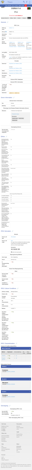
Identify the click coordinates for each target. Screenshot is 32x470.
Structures (18, 447)
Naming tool (19, 449)
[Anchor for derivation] (12, 231)
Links (17, 429)
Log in (2, 457)
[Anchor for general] (7, 22)
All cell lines (3, 427)
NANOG (3, 355)
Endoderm (4, 366)
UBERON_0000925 (11, 371)
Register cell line (4, 426)
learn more (21, 5)
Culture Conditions (19, 18)
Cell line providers (5, 435)
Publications (4, 441)
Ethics (11, 18)
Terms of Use (19, 435)
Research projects (5, 437)
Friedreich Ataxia (12, 46)
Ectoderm (4, 391)
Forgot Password (5, 460)
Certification (3, 447)
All (3, 429)
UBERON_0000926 (11, 384)
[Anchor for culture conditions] (17, 288)
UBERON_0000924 (11, 396)
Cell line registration (5, 449)
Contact (18, 452)
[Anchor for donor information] (14, 97)
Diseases (3, 439)
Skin (12, 240)
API (17, 450)
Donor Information (7, 18)
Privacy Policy (19, 434)
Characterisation (24, 18)
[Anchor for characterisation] (16, 343)
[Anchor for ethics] (6, 136)
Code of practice (19, 427)
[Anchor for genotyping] (9, 406)
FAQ (2, 446)
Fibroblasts (13, 236)
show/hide (3, 57)
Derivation (15, 18)
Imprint (17, 437)
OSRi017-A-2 (20, 42)
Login (29, 3)
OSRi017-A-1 (12, 42)
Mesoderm (4, 379)
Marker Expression (6, 348)
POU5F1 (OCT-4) (4, 358)
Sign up (3, 458)
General (3, 18)
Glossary (3, 450)
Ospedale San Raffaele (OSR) (15, 63)
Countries (3, 438)
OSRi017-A (11, 27)
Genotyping (29, 18)
